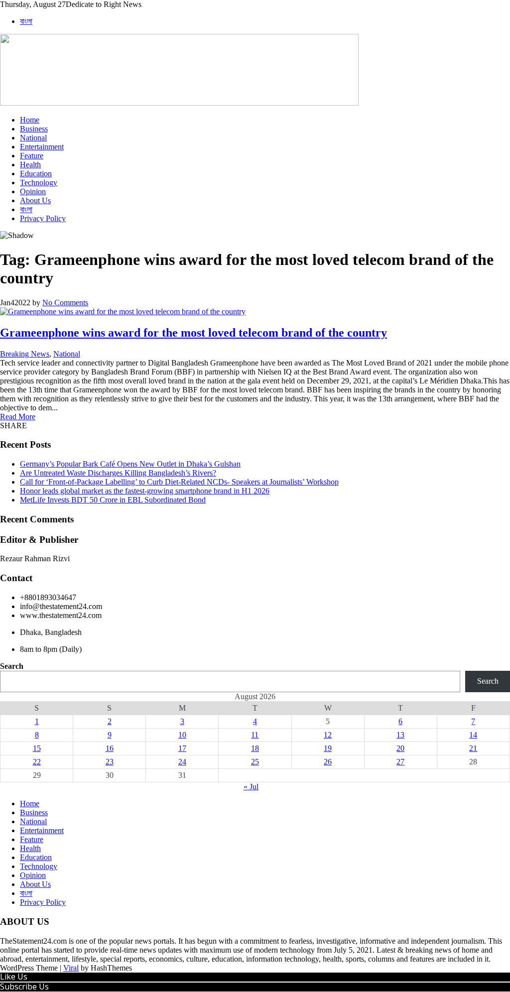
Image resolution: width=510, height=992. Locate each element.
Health (30, 164)
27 (400, 761)
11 (254, 735)
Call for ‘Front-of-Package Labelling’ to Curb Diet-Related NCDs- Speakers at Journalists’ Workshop (179, 482)
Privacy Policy (43, 218)
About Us (35, 200)
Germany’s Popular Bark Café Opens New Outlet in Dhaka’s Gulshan (130, 464)
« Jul (251, 786)
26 (328, 761)
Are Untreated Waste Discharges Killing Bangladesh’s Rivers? (118, 473)
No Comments (65, 302)
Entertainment (42, 146)
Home (29, 120)
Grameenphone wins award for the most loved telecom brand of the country (193, 332)
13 (400, 735)
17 (182, 748)
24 (182, 761)
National (33, 137)
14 (473, 735)
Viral (71, 968)
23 (110, 761)
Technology (38, 182)
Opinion (33, 191)
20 (400, 748)
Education (36, 173)
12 (328, 735)
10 (182, 735)
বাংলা (26, 21)
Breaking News (24, 354)
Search (11, 666)
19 (328, 748)
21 (473, 748)
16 (110, 748)
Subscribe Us (24, 986)
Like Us (13, 976)
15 (37, 748)
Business (34, 128)
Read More (17, 416)
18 (255, 748)
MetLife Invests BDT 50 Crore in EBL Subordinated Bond (113, 500)
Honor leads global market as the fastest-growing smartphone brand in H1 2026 (144, 491)
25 (255, 761)
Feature (31, 155)
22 (37, 761)
